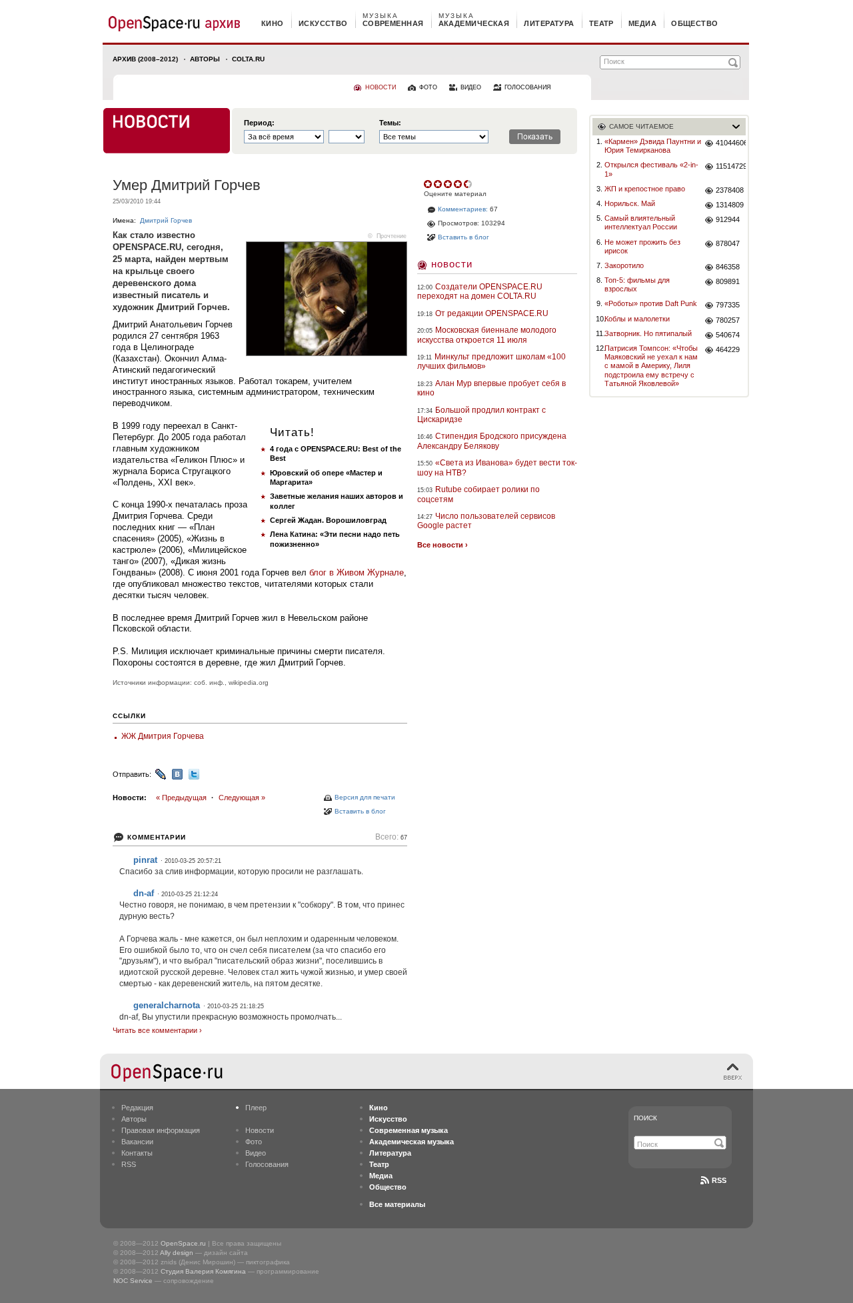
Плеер (256, 1108)
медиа (642, 23)
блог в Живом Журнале (356, 572)
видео (470, 87)
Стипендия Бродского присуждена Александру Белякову (491, 440)
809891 (728, 281)
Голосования (267, 1164)
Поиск (645, 1118)
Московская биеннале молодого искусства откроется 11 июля (486, 334)
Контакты (137, 1153)
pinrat (145, 860)
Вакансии (137, 1142)
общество (694, 23)
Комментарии (156, 837)
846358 (728, 267)
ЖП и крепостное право (644, 189)
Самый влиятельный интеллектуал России (640, 222)
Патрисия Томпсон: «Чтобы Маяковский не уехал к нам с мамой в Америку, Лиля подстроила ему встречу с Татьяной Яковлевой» (651, 365)
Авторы (205, 59)
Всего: (391, 837)
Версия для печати (365, 797)
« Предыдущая (181, 798)
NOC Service (133, 1280)
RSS (128, 1164)
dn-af (143, 893)
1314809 (730, 205)
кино (272, 23)
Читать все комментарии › (157, 1030)
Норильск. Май (629, 203)
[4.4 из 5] (429, 184)
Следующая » (242, 798)
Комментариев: (463, 209)
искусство (323, 23)
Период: (259, 123)
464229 (728, 349)
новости (380, 87)
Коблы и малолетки (637, 319)
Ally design (176, 1252)
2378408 (730, 190)
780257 (728, 320)
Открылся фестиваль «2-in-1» (651, 169)
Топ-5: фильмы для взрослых (637, 284)
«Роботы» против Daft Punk (650, 303)
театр (601, 23)
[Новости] (166, 130)
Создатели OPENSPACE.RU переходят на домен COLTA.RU (479, 291)
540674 (728, 335)
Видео (255, 1153)
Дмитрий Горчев (166, 220)
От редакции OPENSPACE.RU (491, 313)
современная (393, 23)
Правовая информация (160, 1130)
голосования (527, 87)
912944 (728, 219)
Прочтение (392, 236)
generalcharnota (166, 1005)
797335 (728, 305)
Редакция (137, 1108)
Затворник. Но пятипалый (648, 333)
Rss (719, 1180)
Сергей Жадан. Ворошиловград (328, 520)
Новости (451, 263)
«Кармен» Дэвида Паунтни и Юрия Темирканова (652, 145)
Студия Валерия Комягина (203, 1271)
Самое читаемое (641, 126)
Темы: (390, 123)
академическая (474, 23)
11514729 (731, 166)
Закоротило (624, 265)
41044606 (731, 143)
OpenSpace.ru (183, 1243)
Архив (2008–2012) (145, 59)
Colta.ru (248, 59)
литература (549, 23)
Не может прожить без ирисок (642, 246)
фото (428, 87)
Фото (253, 1142)
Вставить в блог (360, 811)
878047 (728, 243)
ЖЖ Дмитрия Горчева (162, 736)
